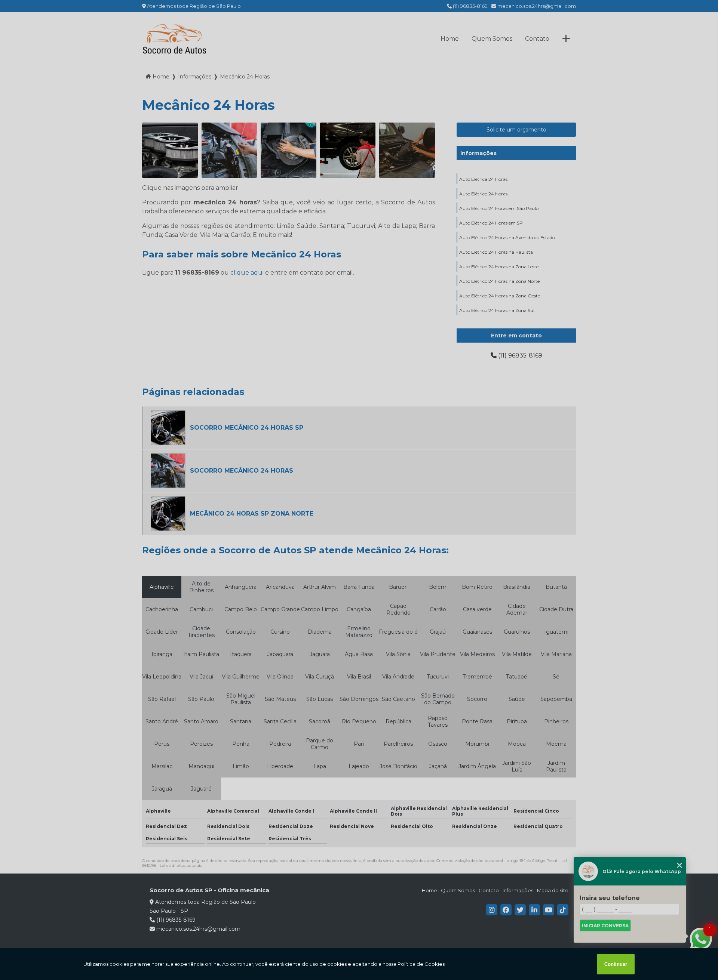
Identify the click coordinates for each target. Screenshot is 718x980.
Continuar (615, 964)
